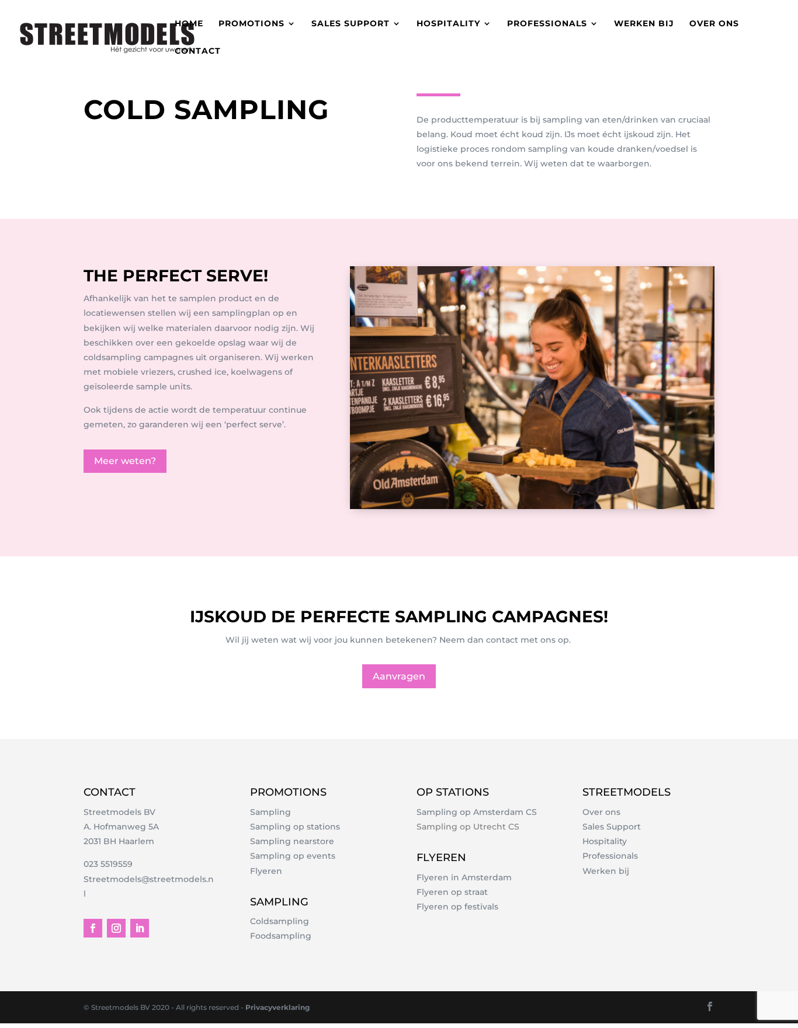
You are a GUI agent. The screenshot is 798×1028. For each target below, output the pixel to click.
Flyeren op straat (452, 892)
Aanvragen (399, 676)
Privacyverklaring (277, 1007)
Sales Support (611, 826)
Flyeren (266, 871)
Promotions (251, 24)
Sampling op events (292, 856)
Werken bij (644, 24)
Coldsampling (279, 921)
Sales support (350, 24)
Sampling (270, 812)
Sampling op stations (295, 826)
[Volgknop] (93, 928)
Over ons (714, 24)
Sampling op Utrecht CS (468, 826)
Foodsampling (280, 936)
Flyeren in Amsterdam (464, 877)
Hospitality (448, 24)
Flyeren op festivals (457, 906)
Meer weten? (125, 460)
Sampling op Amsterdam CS (477, 812)
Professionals (547, 24)
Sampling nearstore (292, 841)
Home (189, 24)
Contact (198, 51)
